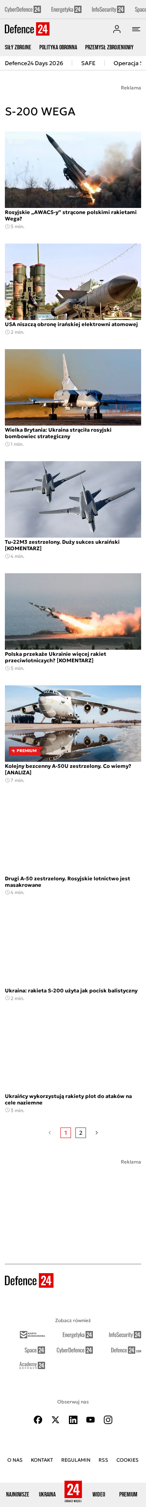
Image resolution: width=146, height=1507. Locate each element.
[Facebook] (38, 1419)
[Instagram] (108, 1419)
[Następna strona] (96, 1133)
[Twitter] (55, 1419)
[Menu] (136, 29)
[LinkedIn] (73, 1419)
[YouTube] (90, 1419)
